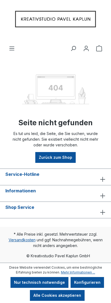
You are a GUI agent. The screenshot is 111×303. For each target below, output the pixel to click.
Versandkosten (22, 240)
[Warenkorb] (99, 46)
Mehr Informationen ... (78, 272)
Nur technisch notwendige (39, 282)
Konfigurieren (87, 282)
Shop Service (19, 207)
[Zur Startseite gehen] (55, 20)
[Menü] (11, 46)
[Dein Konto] (86, 46)
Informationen (20, 190)
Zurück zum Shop (55, 157)
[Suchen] (73, 46)
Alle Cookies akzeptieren (57, 295)
